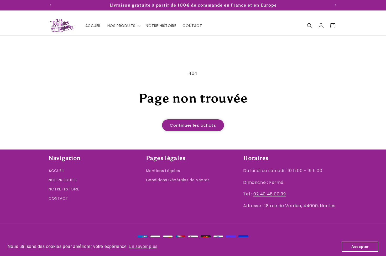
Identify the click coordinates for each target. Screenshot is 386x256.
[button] (123, 25)
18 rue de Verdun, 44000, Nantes (300, 206)
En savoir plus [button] (143, 246)
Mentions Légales (163, 170)
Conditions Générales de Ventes (178, 180)
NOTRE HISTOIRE (64, 189)
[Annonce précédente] (50, 5)
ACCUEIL (56, 170)
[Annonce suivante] (335, 5)
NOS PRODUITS (63, 180)
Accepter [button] (360, 246)
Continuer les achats (193, 125)
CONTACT (58, 198)
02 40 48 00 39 (269, 194)
